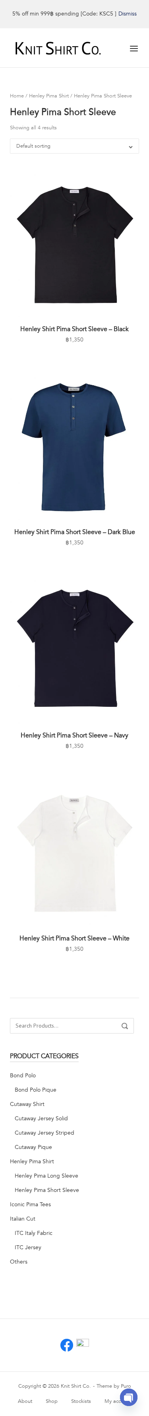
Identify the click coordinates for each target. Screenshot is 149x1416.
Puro (126, 1386)
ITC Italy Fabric (33, 1233)
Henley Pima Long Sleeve (46, 1175)
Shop (52, 1401)
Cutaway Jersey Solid (41, 1118)
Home (17, 96)
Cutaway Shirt (27, 1104)
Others (18, 1261)
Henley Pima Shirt (49, 96)
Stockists (81, 1401)
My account (117, 1401)
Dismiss (127, 13)
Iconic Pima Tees (30, 1204)
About (25, 1401)
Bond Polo (23, 1075)
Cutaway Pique (33, 1147)
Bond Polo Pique (35, 1089)
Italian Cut (22, 1218)
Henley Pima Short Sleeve (47, 1190)
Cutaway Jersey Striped (44, 1132)
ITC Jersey (28, 1247)
